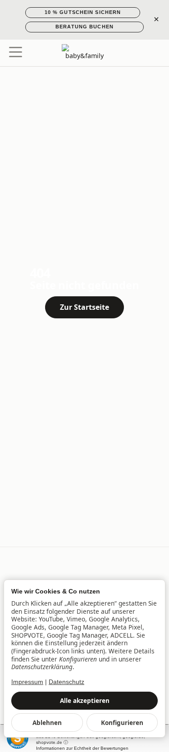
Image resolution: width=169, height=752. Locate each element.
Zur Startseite (84, 307)
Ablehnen (47, 722)
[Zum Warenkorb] (153, 52)
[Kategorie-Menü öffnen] (15, 52)
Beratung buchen (84, 26)
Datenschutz (66, 682)
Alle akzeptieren (85, 700)
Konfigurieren (122, 722)
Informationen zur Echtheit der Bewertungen (82, 748)
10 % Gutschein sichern (83, 12)
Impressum (27, 682)
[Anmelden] (136, 52)
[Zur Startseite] (84, 53)
